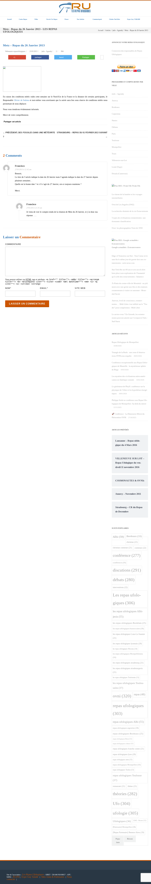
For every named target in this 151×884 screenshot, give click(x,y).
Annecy (115, 100)
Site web (80, 288)
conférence (126, 555)
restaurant (119, 786)
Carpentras (116, 114)
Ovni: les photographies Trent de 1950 (127, 228)
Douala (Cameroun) (119, 173)
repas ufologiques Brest (122, 739)
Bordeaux (116, 107)
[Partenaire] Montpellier (124, 827)
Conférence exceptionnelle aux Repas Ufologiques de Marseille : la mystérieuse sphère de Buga (130, 366)
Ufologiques (122, 821)
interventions (120, 587)
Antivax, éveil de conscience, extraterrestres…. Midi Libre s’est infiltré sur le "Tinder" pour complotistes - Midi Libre (129, 304)
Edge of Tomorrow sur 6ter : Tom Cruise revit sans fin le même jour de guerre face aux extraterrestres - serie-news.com (130, 259)
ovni (122, 696)
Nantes (114, 120)
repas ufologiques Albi (128, 721)
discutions (127, 570)
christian (132, 542)
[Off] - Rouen (139, 820)
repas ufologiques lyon (124, 754)
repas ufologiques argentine (126, 728)
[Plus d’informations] (102, 57)
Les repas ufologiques (127, 599)
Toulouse (115, 140)
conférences (119, 563)
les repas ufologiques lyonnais (127, 643)
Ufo (121, 803)
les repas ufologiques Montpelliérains (128, 655)
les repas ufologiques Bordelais (129, 623)
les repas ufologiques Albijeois (128, 614)
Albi (118, 536)
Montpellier (116, 147)
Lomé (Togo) (117, 167)
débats (123, 579)
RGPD (16, 877)
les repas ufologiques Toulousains (128, 685)
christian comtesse (122, 547)
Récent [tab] (130, 839)
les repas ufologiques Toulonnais (126, 677)
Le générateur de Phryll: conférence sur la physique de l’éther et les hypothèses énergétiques (129, 390)
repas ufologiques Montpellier (127, 765)
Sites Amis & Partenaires (52, 877)
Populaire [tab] (118, 840)
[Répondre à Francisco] (103, 166)
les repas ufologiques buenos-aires (128, 628)
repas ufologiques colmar (123, 743)
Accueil (9, 19)
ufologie (125, 813)
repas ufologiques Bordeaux (128, 733)
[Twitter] (75, 122)
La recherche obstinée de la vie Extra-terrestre (130, 211)
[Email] (104, 122)
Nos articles (80, 19)
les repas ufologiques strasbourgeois (128, 670)
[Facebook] (69, 122)
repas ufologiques (128, 709)
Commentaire (13, 244)
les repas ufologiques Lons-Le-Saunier (129, 636)
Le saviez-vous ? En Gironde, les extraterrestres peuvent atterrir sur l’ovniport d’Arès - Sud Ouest (129, 318)
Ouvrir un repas (51, 19)
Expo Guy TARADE (133, 19)
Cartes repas (23, 19)
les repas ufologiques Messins (125, 649)
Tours (114, 154)
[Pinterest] (81, 122)
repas (139, 694)
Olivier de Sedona (21, 100)
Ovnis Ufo (136, 186)
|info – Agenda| (118, 94)
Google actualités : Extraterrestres (126, 247)
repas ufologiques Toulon (123, 770)
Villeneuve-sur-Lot (119, 160)
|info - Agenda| (47, 51)
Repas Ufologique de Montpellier (125, 342)
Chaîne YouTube (114, 19)
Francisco (20, 166)
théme (132, 786)
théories (125, 793)
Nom (7, 288)
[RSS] (98, 122)
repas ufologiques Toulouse (127, 778)
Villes (36, 19)
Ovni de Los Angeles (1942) (123, 204)
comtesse (140, 548)
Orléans (115, 127)
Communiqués (97, 19)
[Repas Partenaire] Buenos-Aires (128, 832)
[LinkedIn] (93, 122)
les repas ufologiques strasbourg (128, 663)
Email (43, 288)
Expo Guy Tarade (30, 877)
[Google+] (87, 122)
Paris (114, 134)
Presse (66, 19)
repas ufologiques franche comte (128, 749)
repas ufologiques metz (122, 760)
